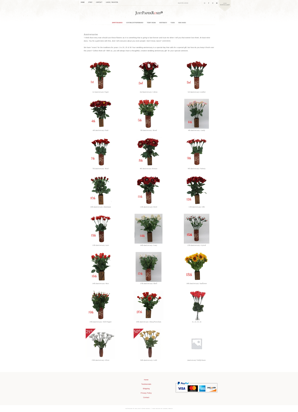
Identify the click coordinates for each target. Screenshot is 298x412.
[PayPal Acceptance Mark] (196, 392)
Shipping (146, 389)
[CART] (225, 5)
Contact (146, 397)
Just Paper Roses (149, 13)
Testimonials (146, 384)
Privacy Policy (146, 393)
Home (146, 380)
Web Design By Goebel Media (162, 408)
